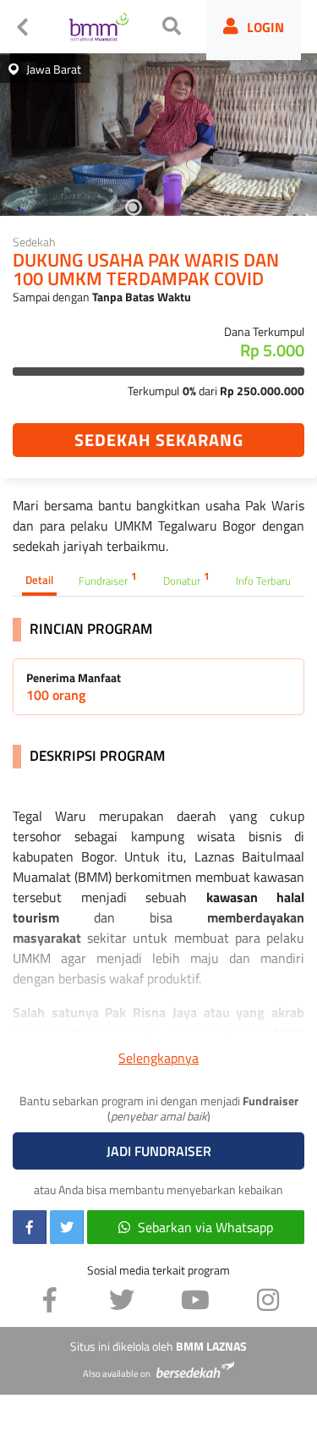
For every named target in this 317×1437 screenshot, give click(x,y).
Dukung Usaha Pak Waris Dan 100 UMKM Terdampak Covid (146, 270)
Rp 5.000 (272, 350)
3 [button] (158, 207)
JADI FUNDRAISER (159, 1151)
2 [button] (133, 207)
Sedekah (34, 242)
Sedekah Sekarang (158, 440)
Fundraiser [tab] (108, 579)
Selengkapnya (158, 1058)
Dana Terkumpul (264, 331)
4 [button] (184, 207)
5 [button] (209, 207)
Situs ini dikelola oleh (158, 1346)
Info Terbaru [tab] (263, 580)
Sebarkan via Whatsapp (205, 1227)
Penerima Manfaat (73, 678)
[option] (158, 131)
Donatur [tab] (186, 579)
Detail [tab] (39, 579)
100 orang (55, 695)
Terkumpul (153, 390)
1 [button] (108, 207)
